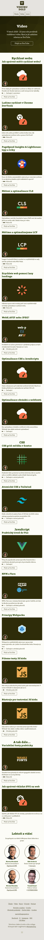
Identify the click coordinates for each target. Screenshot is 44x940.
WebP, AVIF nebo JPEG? (15, 317)
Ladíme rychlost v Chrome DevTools (17, 104)
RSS (31, 918)
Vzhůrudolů (22, 8)
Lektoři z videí (22, 833)
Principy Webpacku (13, 615)
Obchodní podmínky (13, 910)
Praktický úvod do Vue (15, 532)
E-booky (26, 904)
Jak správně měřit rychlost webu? (21, 61)
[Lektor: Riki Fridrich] (5, 554)
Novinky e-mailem (19, 908)
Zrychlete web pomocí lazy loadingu (17, 275)
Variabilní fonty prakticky (17, 745)
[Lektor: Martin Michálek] (5, 83)
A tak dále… (22, 742)
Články (16, 14)
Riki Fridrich (32, 861)
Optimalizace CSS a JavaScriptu (20, 358)
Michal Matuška (12, 886)
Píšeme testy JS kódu (14, 658)
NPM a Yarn (9, 573)
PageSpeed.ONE (12, 866)
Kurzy (21, 904)
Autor (28, 14)
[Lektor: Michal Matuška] (5, 127)
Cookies (34, 910)
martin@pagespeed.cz (22, 914)
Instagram (25, 918)
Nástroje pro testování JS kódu (20, 699)
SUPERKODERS (32, 890)
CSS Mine (22, 920)
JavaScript (22, 529)
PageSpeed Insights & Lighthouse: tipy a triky (21, 148)
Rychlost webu (22, 58)
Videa (16, 904)
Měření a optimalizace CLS (17, 191)
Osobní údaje (26, 910)
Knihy (22, 14)
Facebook (15, 918)
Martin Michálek (12, 861)
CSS (22, 442)
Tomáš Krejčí (32, 886)
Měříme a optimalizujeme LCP (19, 232)
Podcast (33, 904)
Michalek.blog (31, 927)
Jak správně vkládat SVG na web (21, 786)
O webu (28, 908)
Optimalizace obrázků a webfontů (21, 399)
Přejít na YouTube (22, 43)
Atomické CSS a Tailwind (16, 486)
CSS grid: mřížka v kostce (17, 445)
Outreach (32, 866)
